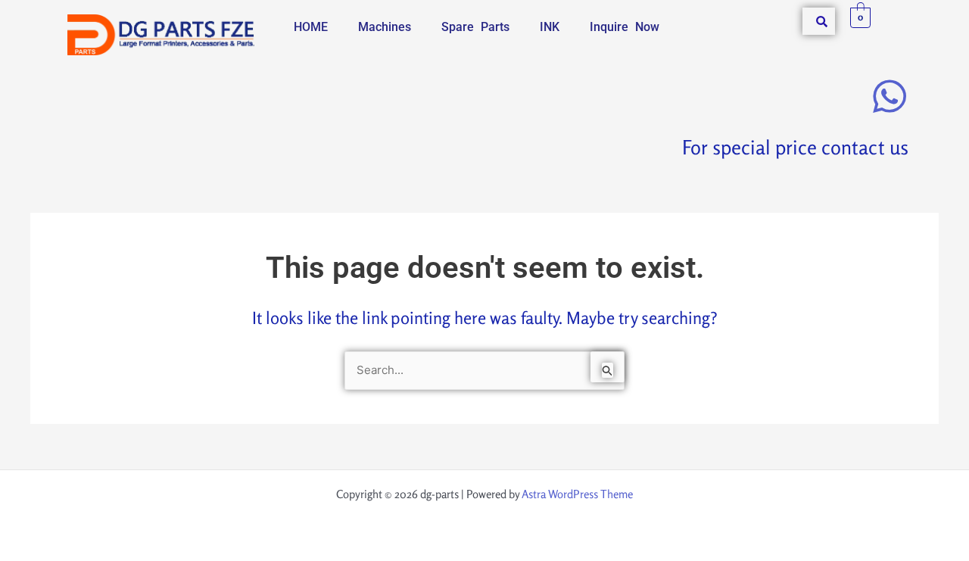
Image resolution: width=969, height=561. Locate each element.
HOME (311, 27)
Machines (384, 27)
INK (549, 27)
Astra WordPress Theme (577, 494)
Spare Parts (475, 27)
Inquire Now (624, 27)
